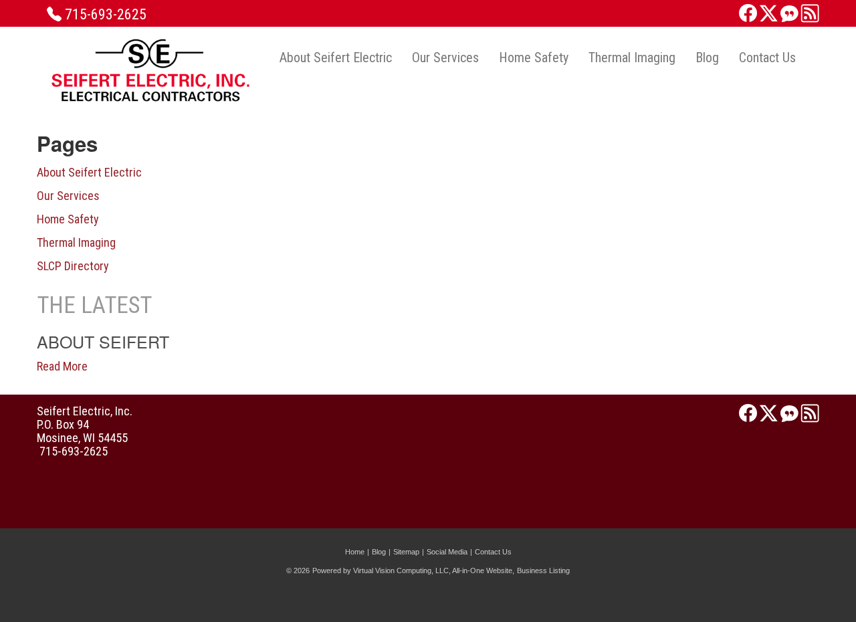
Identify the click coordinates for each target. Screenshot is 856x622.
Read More (62, 366)
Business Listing (543, 570)
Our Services (445, 57)
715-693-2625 (105, 14)
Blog (707, 57)
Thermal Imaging (631, 57)
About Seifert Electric (336, 57)
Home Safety (533, 57)
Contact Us (767, 57)
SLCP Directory (73, 266)
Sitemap (406, 552)
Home (354, 552)
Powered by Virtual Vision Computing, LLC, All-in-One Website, (413, 570)
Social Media (447, 552)
